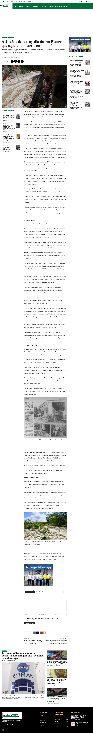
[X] (86, 1)
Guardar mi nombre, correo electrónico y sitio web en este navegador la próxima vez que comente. (42, 619)
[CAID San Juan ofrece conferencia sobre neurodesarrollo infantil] (87, 83)
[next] (64, 592)
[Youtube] (88, 1)
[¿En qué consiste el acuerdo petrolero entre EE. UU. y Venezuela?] (18, 147)
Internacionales (50, 696)
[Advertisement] (46, 23)
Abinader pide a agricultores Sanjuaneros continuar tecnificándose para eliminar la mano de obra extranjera (77, 105)
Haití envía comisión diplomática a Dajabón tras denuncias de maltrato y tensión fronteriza (56, 641)
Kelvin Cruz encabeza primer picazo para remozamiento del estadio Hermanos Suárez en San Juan (76, 63)
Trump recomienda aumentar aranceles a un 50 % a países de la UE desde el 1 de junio (34, 641)
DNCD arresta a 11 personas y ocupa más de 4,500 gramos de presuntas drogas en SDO (9, 127)
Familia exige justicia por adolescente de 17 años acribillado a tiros (81, 716)
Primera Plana (11, 37)
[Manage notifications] (3, 730)
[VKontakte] (10, 724)
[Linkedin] (81, 1)
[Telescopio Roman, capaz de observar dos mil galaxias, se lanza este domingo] (18, 116)
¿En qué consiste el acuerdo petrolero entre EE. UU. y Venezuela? (8, 147)
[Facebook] (77, 1)
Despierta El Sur (6, 57)
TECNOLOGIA (4, 651)
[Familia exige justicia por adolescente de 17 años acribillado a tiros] (73, 717)
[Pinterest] (84, 1)
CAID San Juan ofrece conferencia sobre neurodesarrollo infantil (76, 83)
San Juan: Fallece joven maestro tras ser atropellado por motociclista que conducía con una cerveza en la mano (77, 73)
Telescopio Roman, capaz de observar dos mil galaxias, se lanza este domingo (8, 117)
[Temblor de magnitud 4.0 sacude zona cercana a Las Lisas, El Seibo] (73, 724)
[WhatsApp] (22, 61)
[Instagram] (79, 1)
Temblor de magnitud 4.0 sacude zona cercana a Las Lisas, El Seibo (81, 724)
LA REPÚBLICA (4, 37)
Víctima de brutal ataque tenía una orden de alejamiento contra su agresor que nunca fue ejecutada (9, 138)
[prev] (62, 592)
